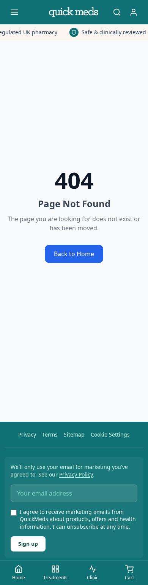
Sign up (28, 543)
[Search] (117, 12)
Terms (50, 434)
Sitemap (74, 434)
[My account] (133, 12)
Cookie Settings (110, 434)
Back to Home (74, 254)
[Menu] (14, 12)
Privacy (27, 434)
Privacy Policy (76, 474)
